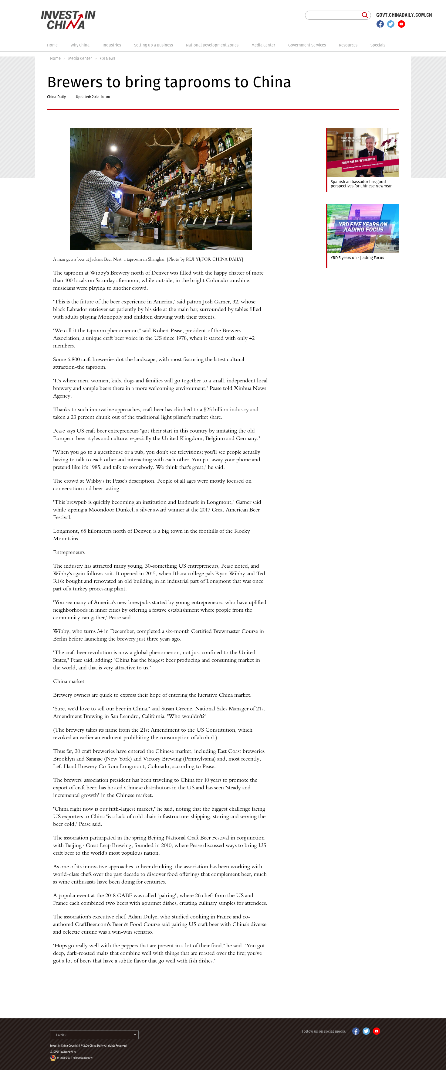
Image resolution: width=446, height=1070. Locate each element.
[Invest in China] (68, 13)
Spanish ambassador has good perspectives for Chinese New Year (361, 183)
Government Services (307, 45)
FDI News (107, 58)
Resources (348, 45)
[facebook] (380, 24)
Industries (112, 45)
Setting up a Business (153, 45)
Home (52, 45)
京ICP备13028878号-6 (63, 1051)
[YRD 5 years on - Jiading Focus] (362, 207)
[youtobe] (376, 1030)
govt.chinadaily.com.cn (404, 15)
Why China (80, 45)
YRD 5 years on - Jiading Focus (357, 257)
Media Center (263, 45)
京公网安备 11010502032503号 (75, 1057)
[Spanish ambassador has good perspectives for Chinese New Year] (362, 131)
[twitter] (390, 24)
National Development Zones (212, 45)
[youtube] (401, 24)
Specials (377, 45)
